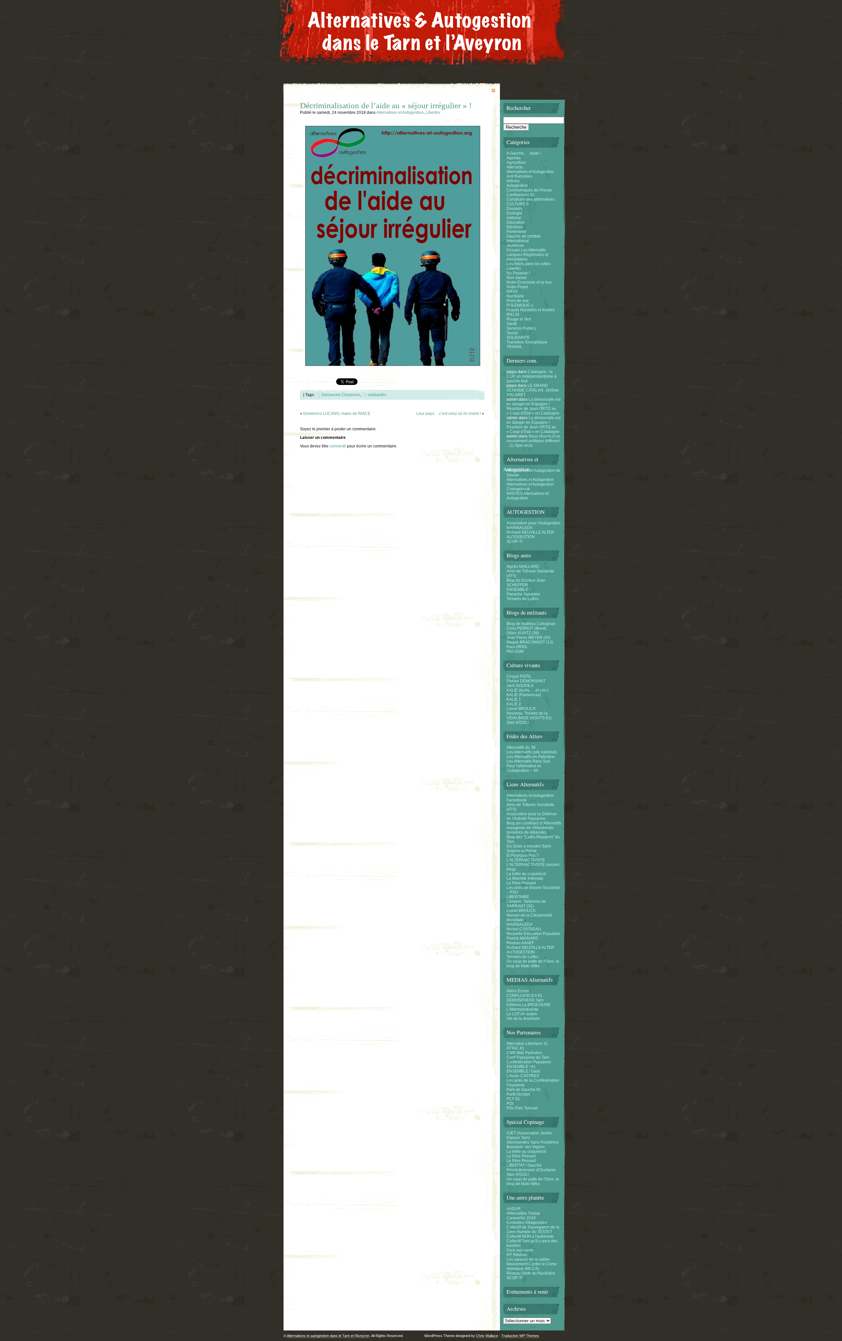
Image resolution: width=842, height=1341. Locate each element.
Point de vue (518, 300)
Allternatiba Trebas (523, 1213)
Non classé (517, 277)
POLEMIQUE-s (520, 305)
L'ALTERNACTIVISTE (526, 860)
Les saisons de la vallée (528, 1259)
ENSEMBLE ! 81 (521, 1066)
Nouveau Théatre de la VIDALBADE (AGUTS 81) (529, 715)
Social (512, 333)
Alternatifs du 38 (521, 747)
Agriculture (516, 162)
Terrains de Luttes (522, 598)
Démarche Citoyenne (341, 394)
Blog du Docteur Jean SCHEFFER (526, 582)
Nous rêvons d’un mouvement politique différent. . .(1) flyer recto (533, 441)
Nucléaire (515, 296)
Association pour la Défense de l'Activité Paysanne (532, 816)
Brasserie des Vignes (526, 1147)
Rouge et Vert (519, 319)
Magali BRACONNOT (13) (530, 642)
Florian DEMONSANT (526, 681)
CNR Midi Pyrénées (524, 1052)
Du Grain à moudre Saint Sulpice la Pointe (529, 848)
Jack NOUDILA (520, 685)
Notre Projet (517, 287)
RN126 (513, 314)
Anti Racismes (519, 176)
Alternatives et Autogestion (400, 112)
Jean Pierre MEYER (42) (529, 637)
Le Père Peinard (521, 883)
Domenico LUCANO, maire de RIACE (336, 413)
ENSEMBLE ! (518, 589)
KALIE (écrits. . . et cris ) (527, 690)
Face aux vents (520, 1250)
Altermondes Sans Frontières (532, 1142)
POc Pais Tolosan (522, 1108)
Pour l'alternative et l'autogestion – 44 (524, 768)
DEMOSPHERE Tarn (525, 1000)
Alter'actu (515, 167)
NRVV (512, 291)
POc (510, 1103)
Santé (512, 323)
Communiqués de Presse (529, 190)
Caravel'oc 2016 (521, 1218)
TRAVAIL (514, 346)
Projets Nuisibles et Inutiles (531, 310)
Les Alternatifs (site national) (532, 752)
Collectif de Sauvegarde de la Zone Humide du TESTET (533, 1229)
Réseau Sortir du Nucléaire (531, 1273)
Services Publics (521, 328)
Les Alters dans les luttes (529, 264)
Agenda (514, 158)
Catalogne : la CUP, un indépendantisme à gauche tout (532, 376)
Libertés (433, 112)
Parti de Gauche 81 (524, 1089)
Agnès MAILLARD (523, 566)
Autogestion (517, 185)
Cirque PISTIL (519, 676)
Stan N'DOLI (518, 722)
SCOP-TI (514, 541)
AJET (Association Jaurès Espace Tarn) (529, 1135)
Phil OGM (515, 651)
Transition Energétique (527, 342)
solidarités (377, 394)
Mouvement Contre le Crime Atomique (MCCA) (532, 1266)
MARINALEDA (519, 527)
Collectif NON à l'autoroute (530, 1236)
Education (516, 222)
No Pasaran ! (518, 273)
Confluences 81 (521, 194)
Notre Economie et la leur (529, 282)
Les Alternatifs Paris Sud (528, 761)
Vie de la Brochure (523, 1018)
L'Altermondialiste (522, 1009)
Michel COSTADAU (524, 929)
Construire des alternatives (531, 199)
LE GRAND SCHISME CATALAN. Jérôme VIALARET (533, 390)
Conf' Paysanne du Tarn (528, 1057)
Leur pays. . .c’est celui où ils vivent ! (448, 413)
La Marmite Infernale (525, 878)
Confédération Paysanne (529, 1062)
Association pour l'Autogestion (533, 523)
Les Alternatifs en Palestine (531, 756)
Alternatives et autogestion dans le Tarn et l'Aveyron (328, 1336)
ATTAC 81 (515, 1048)
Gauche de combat (523, 236)
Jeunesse (515, 245)
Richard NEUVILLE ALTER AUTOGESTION (530, 534)
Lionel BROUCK (521, 708)
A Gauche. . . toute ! (524, 153)
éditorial (514, 217)
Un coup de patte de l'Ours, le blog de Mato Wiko (533, 963)
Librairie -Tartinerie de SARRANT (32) (526, 903)
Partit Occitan (518, 1094)
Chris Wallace (487, 1336)
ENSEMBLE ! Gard (523, 1071)
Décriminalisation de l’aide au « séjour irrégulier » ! (386, 105)
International (518, 241)
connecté (338, 446)
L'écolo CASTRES (523, 1076)
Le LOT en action (522, 1014)
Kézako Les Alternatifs (526, 250)
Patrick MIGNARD (522, 938)
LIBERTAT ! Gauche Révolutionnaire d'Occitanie (531, 1167)
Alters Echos (518, 991)
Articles (513, 181)
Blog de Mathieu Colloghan (531, 623)
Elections (515, 227)
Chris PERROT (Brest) (526, 628)
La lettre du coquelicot (526, 874)
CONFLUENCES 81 (524, 995)
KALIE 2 (514, 704)
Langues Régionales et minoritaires (527, 257)
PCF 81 (513, 1099)
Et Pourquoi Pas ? (523, 855)
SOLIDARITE (518, 337)
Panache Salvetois (523, 594)
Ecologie (514, 213)
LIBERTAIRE (518, 897)
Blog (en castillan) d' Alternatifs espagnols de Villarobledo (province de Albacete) (534, 828)
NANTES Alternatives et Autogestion (528, 495)
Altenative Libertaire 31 (527, 1043)
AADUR (514, 1208)
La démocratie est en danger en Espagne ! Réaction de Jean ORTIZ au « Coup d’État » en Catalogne (533, 406)
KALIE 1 (514, 699)
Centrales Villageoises (527, 1222)
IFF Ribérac (517, 1254)
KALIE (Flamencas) (524, 695)
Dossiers (514, 208)
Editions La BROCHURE (529, 1004)
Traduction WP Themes (520, 1336)
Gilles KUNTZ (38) (523, 633)
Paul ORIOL (517, 647)
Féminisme (516, 231)
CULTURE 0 (518, 204)
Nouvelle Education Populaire (533, 933)
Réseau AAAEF (520, 943)
